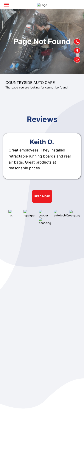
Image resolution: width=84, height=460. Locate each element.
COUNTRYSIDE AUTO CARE (30, 82)
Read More (42, 196)
